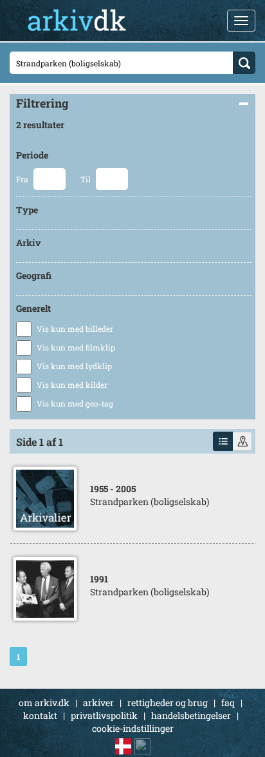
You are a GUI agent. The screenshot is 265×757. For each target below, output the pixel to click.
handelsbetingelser (191, 715)
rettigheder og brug (167, 702)
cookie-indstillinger (133, 728)
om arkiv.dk (44, 702)
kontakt (40, 715)
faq (228, 702)
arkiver (98, 702)
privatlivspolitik (104, 715)
